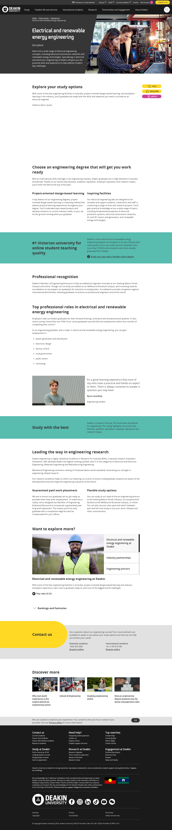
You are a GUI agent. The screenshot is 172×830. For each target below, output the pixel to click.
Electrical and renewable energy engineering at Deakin (120, 543)
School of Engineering (70, 695)
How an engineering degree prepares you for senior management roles (126, 698)
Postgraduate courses (40, 757)
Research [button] (92, 9)
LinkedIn (88, 802)
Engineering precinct (118, 568)
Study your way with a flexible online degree (112, 256)
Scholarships (110, 736)
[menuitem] (147, 2)
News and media (111, 760)
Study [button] (27, 9)
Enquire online (76, 649)
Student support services (78, 743)
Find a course (44, 18)
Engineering (55, 18)
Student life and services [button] (46, 9)
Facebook (72, 802)
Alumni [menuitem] (135, 2)
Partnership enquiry (112, 752)
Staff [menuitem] (110, 2)
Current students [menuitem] (122, 2)
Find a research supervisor (79, 755)
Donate (108, 757)
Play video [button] (41, 593)
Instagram (80, 802)
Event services (110, 755)
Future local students (40, 738)
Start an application (39, 760)
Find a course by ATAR (40, 752)
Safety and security (112, 815)
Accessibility (73, 815)
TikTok (96, 802)
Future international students (43, 741)
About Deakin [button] (141, 9)
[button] (68, 554)
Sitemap (35, 812)
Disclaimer (109, 812)
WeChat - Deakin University (112, 802)
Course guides (110, 738)
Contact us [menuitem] (163, 2)
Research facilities (75, 757)
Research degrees (75, 752)
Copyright (36, 815)
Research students (39, 743)
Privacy (71, 812)
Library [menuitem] (101, 2)
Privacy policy (55, 722)
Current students (38, 736)
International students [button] (73, 9)
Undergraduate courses (41, 755)
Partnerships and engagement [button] (116, 9)
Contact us (73, 738)
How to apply (110, 741)
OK (135, 720)
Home (34, 18)
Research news (74, 760)
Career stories (110, 743)
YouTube (104, 802)
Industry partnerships (119, 557)
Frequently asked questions (79, 736)
